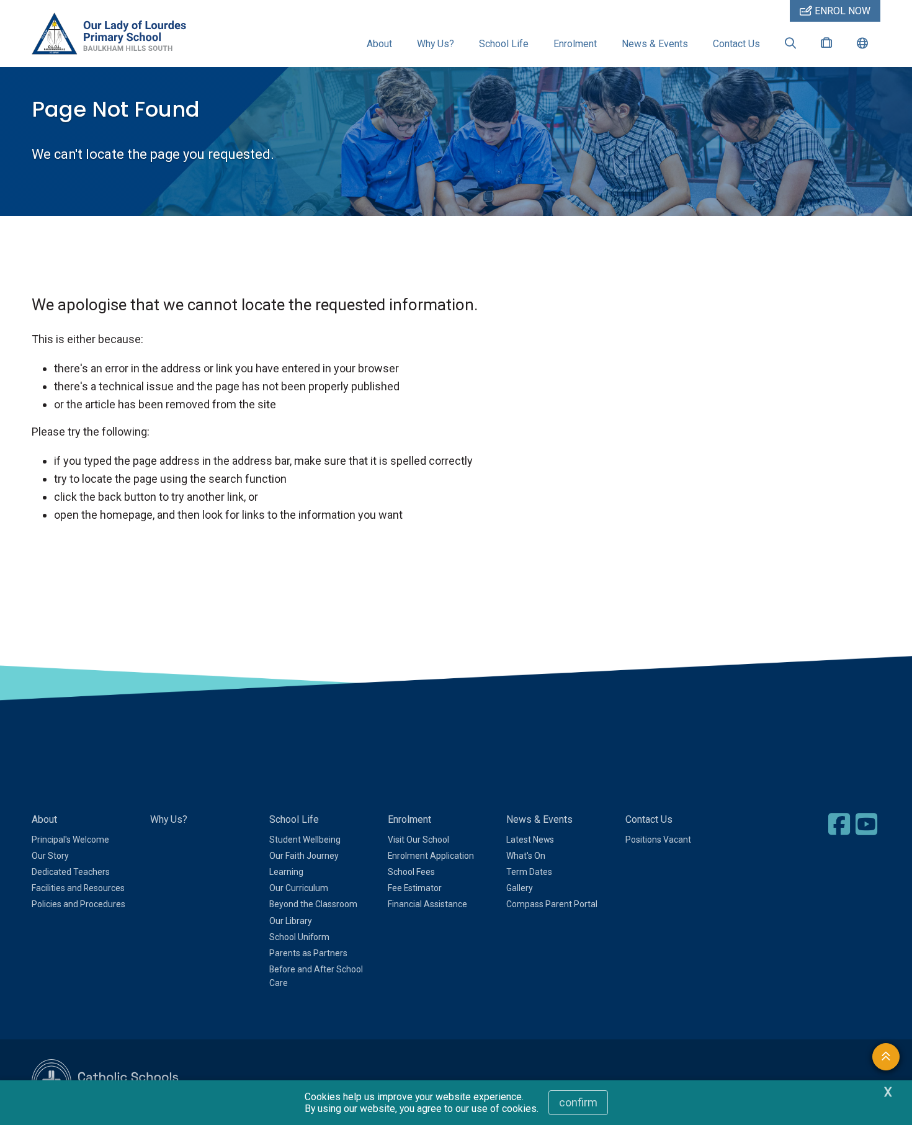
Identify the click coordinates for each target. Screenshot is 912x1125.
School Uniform (299, 937)
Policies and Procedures (78, 904)
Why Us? (435, 44)
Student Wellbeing (305, 840)
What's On (525, 856)
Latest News (530, 840)
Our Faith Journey (304, 856)
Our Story (50, 856)
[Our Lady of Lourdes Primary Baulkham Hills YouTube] (868, 824)
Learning (286, 872)
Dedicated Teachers (71, 872)
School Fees (411, 872)
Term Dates (529, 872)
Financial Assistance (427, 904)
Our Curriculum (298, 888)
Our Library (290, 921)
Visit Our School (418, 840)
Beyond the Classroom (313, 904)
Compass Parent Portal (551, 904)
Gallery (519, 888)
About (379, 44)
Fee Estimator (415, 888)
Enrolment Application (431, 856)
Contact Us (736, 44)
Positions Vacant (658, 840)
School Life (504, 44)
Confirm (578, 1102)
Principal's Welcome (70, 840)
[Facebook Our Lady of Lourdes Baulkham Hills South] (840, 824)
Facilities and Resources (78, 888)
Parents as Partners (308, 953)
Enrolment (575, 44)
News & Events (655, 44)
